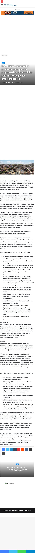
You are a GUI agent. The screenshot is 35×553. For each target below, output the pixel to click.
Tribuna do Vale (28, 510)
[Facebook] (3, 449)
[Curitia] (17, 12)
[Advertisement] (17, 34)
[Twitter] (7, 449)
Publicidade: (17, 9)
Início (3, 55)
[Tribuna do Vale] (10, 5)
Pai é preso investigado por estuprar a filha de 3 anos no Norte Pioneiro (17, 469)
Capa (6, 55)
